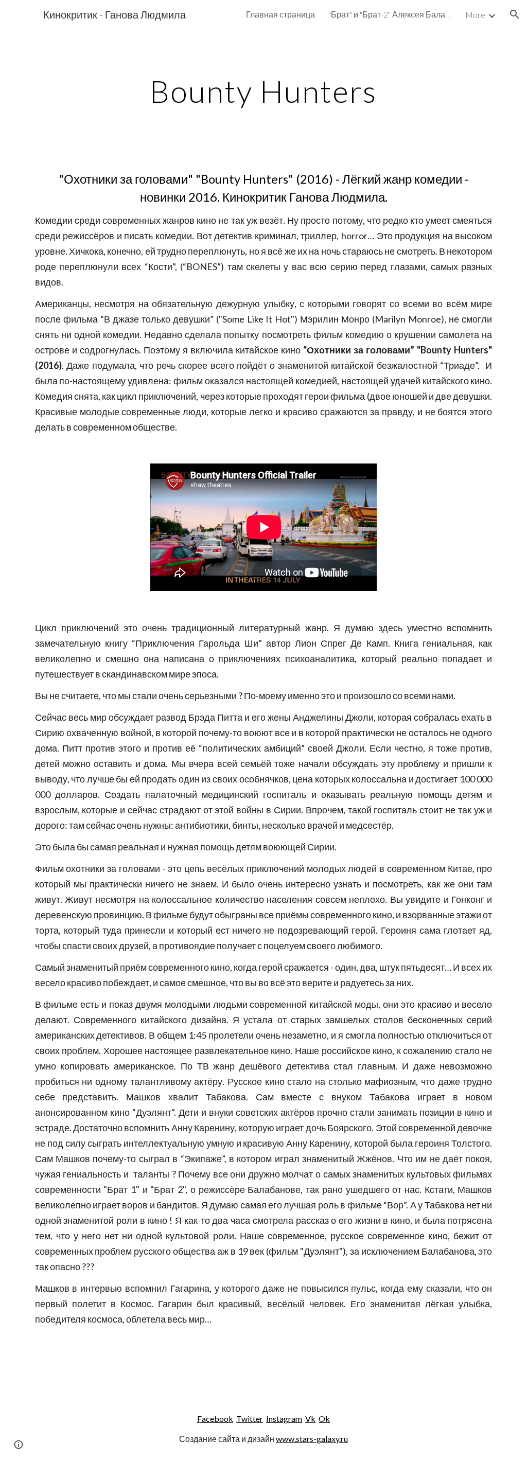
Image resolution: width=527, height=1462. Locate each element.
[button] (514, 14)
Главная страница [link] (280, 14)
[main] (263, 91)
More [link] (475, 15)
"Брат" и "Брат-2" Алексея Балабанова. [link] (390, 14)
